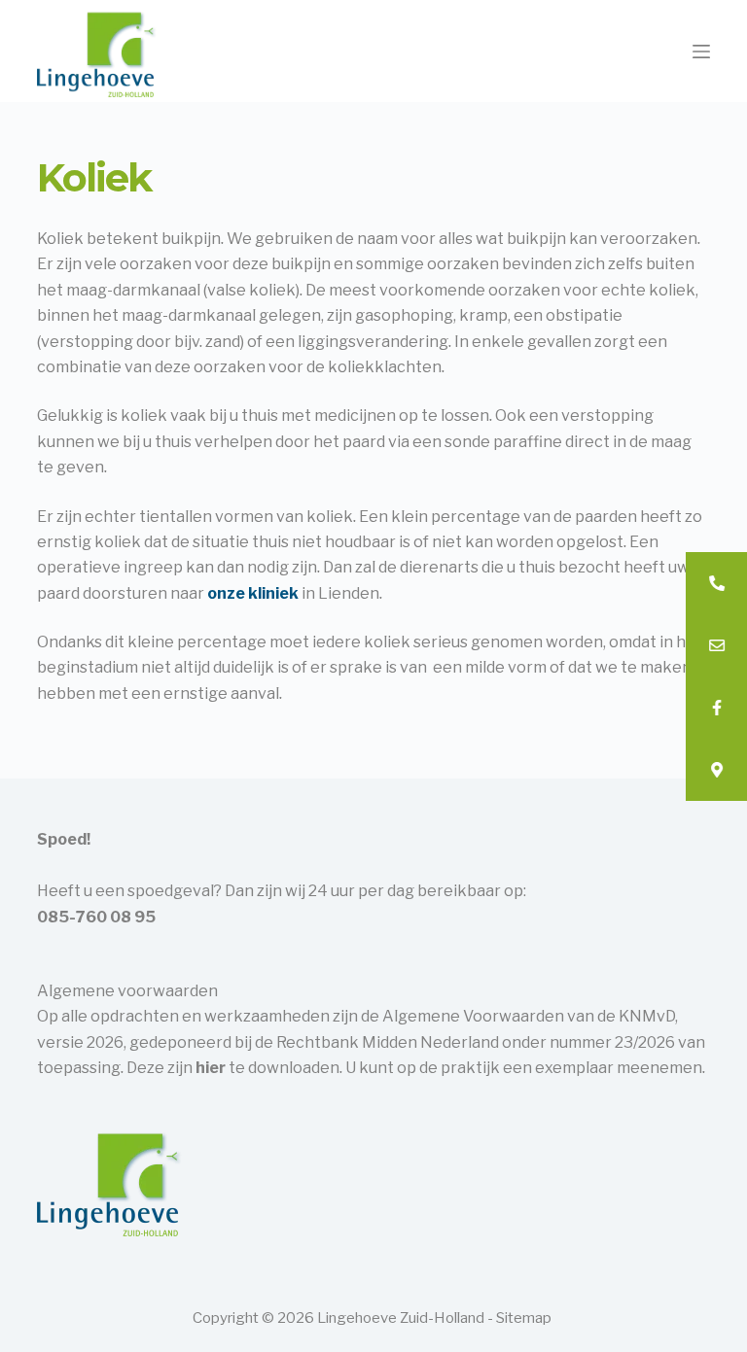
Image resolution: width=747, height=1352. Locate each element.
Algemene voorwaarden (127, 991)
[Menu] (701, 51)
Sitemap (523, 1318)
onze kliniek (253, 593)
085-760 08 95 (96, 917)
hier (211, 1067)
